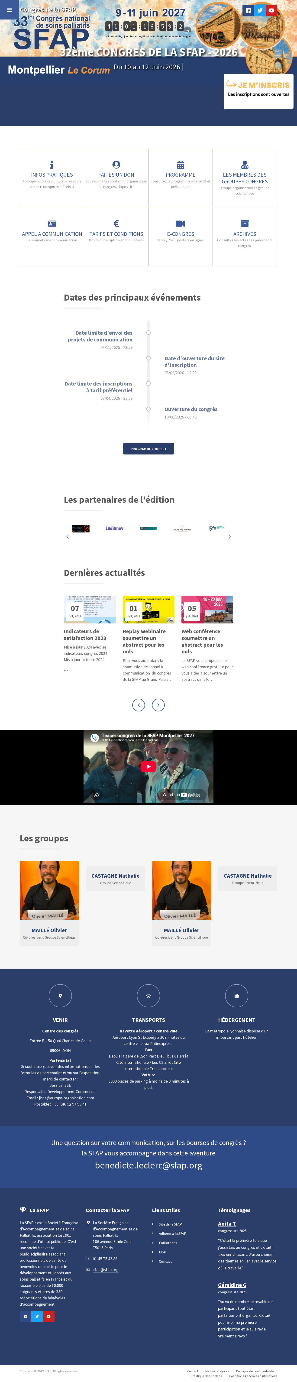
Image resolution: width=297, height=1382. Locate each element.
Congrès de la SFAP (47, 9)
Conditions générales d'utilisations (253, 1376)
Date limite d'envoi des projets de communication (100, 336)
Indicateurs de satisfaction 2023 (85, 635)
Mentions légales (217, 1371)
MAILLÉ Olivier (49, 930)
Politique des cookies (207, 1376)
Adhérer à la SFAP (172, 1233)
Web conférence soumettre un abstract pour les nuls (202, 641)
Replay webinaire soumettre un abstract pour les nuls (144, 641)
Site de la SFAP (170, 1224)
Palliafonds (168, 1242)
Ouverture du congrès (191, 409)
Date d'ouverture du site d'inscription (195, 362)
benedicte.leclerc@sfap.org (148, 1165)
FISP (162, 1252)
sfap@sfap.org (106, 1269)
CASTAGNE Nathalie (115, 875)
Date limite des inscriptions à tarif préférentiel (98, 387)
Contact (165, 1261)
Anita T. (227, 1223)
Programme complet (149, 449)
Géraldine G (232, 1284)
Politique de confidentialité (255, 1371)
